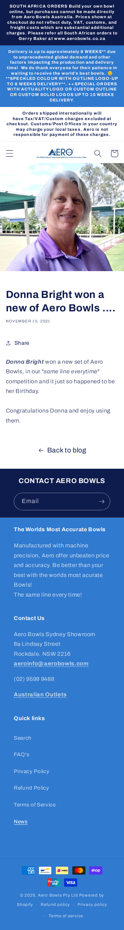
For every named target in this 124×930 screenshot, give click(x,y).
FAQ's (21, 754)
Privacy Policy (31, 771)
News (21, 821)
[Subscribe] (101, 502)
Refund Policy (31, 788)
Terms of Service (35, 805)
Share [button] (21, 343)
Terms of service (66, 915)
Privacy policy (92, 904)
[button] (9, 153)
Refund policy (55, 904)
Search (23, 738)
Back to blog (66, 450)
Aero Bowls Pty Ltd (58, 895)
